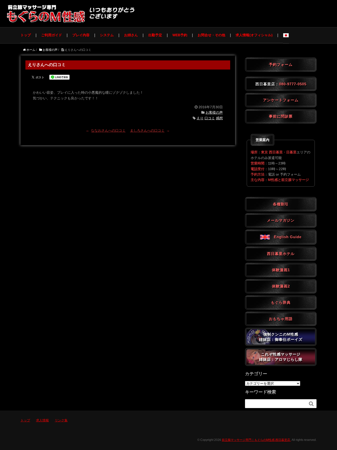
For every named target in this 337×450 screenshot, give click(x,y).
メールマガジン (281, 220)
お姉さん (131, 35)
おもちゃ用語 (281, 319)
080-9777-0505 (292, 84)
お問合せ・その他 (211, 35)
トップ (25, 35)
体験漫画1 (281, 270)
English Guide (285, 237)
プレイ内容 (81, 35)
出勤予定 (155, 35)
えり (200, 118)
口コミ (210, 118)
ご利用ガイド (51, 35)
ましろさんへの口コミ (147, 130)
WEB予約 (179, 35)
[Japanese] (286, 35)
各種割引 (281, 204)
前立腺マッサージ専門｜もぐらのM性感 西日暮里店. (256, 440)
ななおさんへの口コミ (108, 130)
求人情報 (42, 420)
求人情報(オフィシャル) (254, 35)
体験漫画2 (281, 286)
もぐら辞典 (281, 302)
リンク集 (61, 420)
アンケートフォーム (281, 100)
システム (107, 35)
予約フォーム (281, 64)
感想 (219, 118)
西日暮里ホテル (281, 254)
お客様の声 (214, 112)
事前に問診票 (281, 116)
